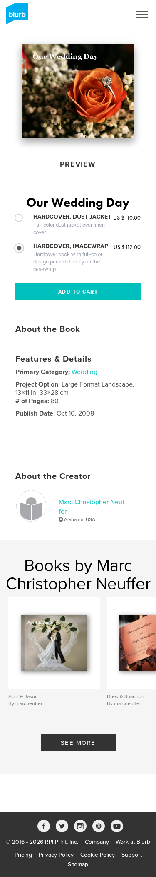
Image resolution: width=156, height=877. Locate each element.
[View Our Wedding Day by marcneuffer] (78, 91)
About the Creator (53, 476)
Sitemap (78, 864)
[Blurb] (15, 17)
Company (97, 842)
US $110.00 (127, 217)
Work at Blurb (133, 842)
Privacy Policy (56, 854)
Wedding (84, 372)
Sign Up (109, 14)
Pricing (23, 854)
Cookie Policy (97, 854)
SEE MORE (78, 743)
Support (131, 854)
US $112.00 (127, 247)
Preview (78, 164)
